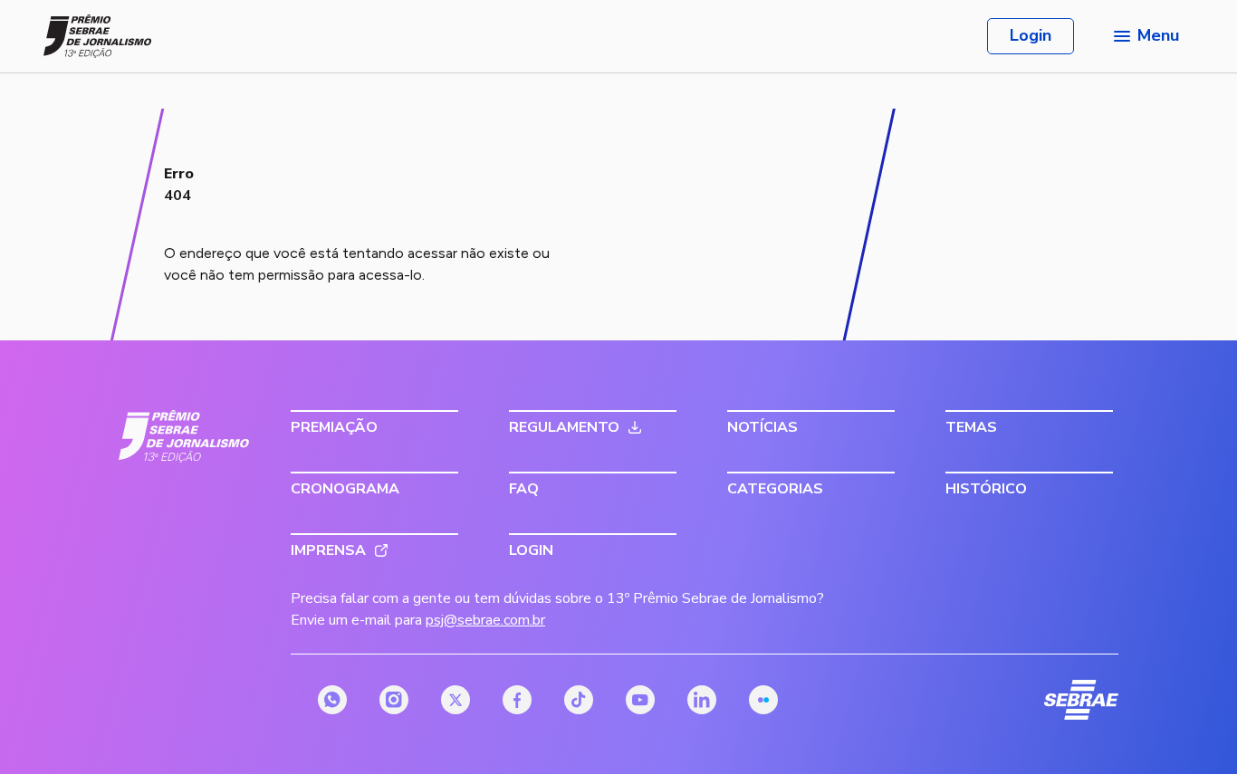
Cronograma (345, 489)
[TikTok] (578, 699)
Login (1030, 35)
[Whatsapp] (332, 699)
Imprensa (328, 550)
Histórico (986, 489)
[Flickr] (763, 699)
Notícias (762, 427)
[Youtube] (640, 699)
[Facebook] (517, 699)
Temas (971, 427)
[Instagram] (393, 699)
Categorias (775, 489)
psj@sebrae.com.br (485, 620)
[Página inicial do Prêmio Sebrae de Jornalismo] (97, 36)
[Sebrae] (184, 436)
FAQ (524, 489)
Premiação (334, 427)
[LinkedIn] (701, 699)
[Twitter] (455, 699)
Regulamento (564, 427)
